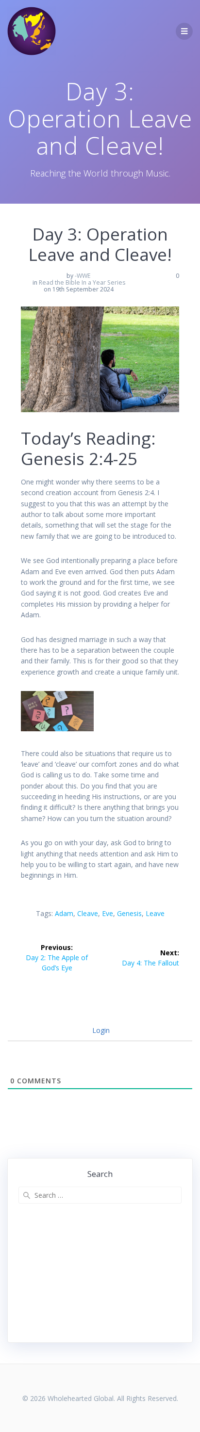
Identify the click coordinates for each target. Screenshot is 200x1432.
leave (155, 913)
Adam (64, 913)
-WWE (83, 276)
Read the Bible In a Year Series (82, 282)
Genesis (129, 913)
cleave (87, 913)
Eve (107, 913)
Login (100, 1030)
